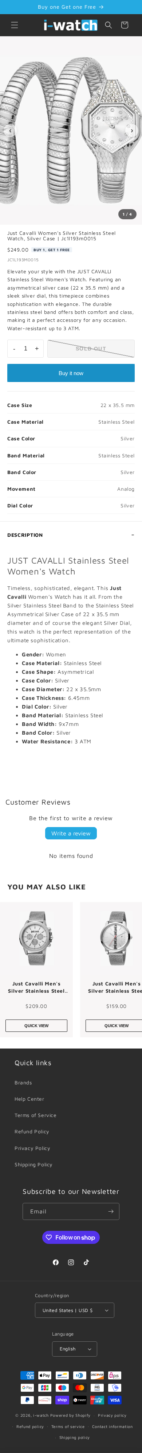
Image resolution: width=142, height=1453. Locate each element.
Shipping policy (74, 1437)
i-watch (41, 1415)
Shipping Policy (34, 1164)
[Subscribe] (111, 1211)
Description (25, 535)
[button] (15, 25)
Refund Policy (32, 1131)
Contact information (112, 1426)
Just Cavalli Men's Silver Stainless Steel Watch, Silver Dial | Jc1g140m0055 (36, 987)
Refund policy (30, 1426)
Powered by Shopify (70, 1415)
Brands (23, 1082)
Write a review (71, 833)
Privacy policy (112, 1415)
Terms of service (68, 1426)
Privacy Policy (32, 1148)
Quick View (36, 1026)
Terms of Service (36, 1115)
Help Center (29, 1099)
